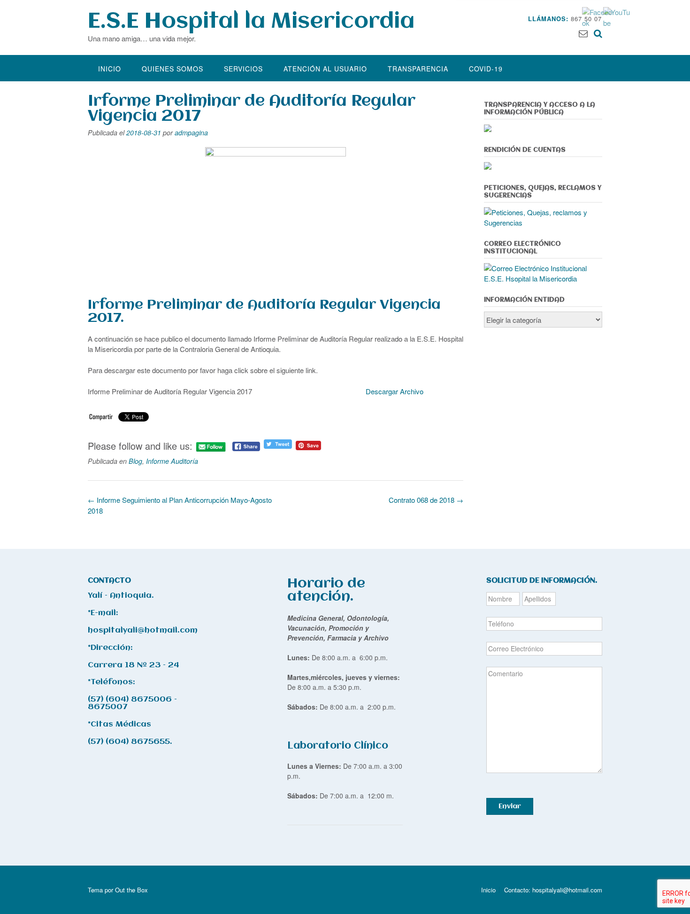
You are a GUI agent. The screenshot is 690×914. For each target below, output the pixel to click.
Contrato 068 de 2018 (426, 500)
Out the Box (131, 889)
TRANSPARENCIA (418, 68)
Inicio (109, 68)
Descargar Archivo (394, 391)
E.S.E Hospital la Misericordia (251, 22)
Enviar (509, 806)
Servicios (243, 68)
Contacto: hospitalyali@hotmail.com (553, 890)
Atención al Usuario (325, 68)
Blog (135, 461)
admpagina (191, 132)
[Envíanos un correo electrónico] (583, 32)
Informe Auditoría (172, 461)
